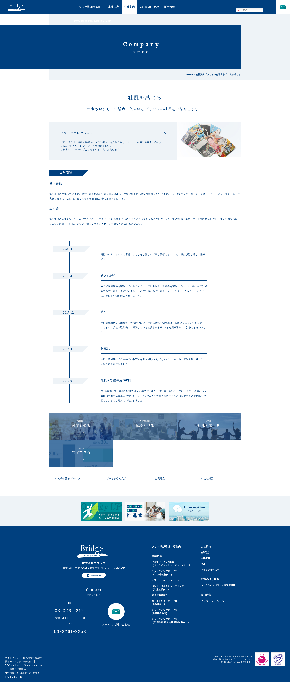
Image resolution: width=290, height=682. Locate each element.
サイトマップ (12, 657)
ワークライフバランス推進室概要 (218, 585)
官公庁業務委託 (160, 595)
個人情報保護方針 (32, 657)
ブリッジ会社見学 (216, 74)
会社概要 (209, 478)
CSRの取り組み (149, 6)
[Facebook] (94, 575)
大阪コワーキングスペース (165, 580)
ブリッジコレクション (76, 133)
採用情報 (169, 6)
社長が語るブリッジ (69, 478)
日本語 (243, 10)
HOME (189, 74)
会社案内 (129, 6)
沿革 (203, 564)
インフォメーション (213, 601)
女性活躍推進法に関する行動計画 (22, 673)
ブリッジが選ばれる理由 (88, 6)
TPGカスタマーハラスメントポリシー (25, 665)
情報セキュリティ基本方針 (19, 661)
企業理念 (160, 478)
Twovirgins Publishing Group (92, 20)
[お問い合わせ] (283, 7)
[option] (101, 511)
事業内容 (113, 6)
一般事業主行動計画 (15, 669)
